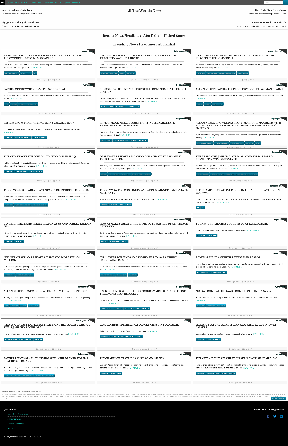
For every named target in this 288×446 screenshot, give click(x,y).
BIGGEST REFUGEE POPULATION (25, 275)
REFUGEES (103, 174)
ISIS (102, 140)
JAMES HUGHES (142, 140)
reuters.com (281, 320)
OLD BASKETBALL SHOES (25, 339)
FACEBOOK (133, 140)
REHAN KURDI (132, 275)
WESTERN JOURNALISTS (217, 174)
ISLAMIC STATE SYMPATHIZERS (23, 205)
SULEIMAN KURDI (33, 306)
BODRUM (122, 73)
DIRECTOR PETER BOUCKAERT (204, 143)
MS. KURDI (22, 104)
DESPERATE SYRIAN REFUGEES (227, 73)
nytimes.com (88, 85)
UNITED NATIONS (9, 275)
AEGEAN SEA (104, 73)
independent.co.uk (182, 51)
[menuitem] (17, 2)
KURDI (6, 104)
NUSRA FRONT (221, 306)
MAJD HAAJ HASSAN (133, 106)
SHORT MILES (113, 73)
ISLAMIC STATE (8, 137)
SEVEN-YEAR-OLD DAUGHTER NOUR (24, 376)
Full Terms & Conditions (278, 398)
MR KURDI (199, 104)
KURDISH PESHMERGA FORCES (126, 336)
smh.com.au (281, 85)
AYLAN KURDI (130, 73)
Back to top (12, 428)
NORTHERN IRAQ (13, 73)
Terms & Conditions (16, 424)
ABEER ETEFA (145, 308)
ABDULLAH (104, 241)
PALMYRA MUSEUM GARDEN (22, 137)
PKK (35, 73)
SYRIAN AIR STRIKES (125, 204)
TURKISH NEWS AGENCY (107, 275)
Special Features (71, 2)
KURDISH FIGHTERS (116, 373)
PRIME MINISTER (125, 174)
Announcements (14, 419)
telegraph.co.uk (87, 51)
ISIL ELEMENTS (212, 235)
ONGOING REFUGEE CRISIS (221, 143)
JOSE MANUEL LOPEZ (202, 174)
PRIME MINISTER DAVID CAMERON (141, 174)
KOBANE (203, 235)
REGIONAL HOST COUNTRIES (132, 308)
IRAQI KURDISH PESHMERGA (108, 336)
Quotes (58, 2)
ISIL (6, 73)
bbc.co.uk (186, 186)
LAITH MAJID (8, 376)
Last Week (48, 2)
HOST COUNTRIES (117, 308)
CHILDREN (104, 106)
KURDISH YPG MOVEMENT (121, 140)
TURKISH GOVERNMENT (36, 171)
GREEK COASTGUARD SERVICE (218, 272)
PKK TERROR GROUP (26, 73)
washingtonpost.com (277, 51)
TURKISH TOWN (114, 204)
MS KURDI (124, 241)
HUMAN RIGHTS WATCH (237, 143)
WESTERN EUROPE (243, 73)
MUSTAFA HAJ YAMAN (11, 339)
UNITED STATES (19, 241)
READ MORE (36, 68)
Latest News (36, 2)
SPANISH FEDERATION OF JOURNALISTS (246, 174)
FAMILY (111, 106)
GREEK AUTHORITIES (202, 272)
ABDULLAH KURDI (32, 104)
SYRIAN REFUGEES (212, 73)
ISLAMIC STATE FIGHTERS (39, 137)
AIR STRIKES (104, 204)
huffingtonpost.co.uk (277, 118)
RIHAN (258, 143)
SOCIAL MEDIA (201, 73)
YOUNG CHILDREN (120, 106)
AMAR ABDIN (38, 339)
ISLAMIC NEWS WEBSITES (40, 205)
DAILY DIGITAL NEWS (17, 2)
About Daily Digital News (18, 414)
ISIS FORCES (108, 140)
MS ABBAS (207, 104)
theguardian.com (183, 85)
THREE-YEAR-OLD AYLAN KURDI (44, 376)
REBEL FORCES (230, 174)
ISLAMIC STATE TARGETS (21, 171)
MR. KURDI (14, 104)
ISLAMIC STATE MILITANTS (228, 373)
